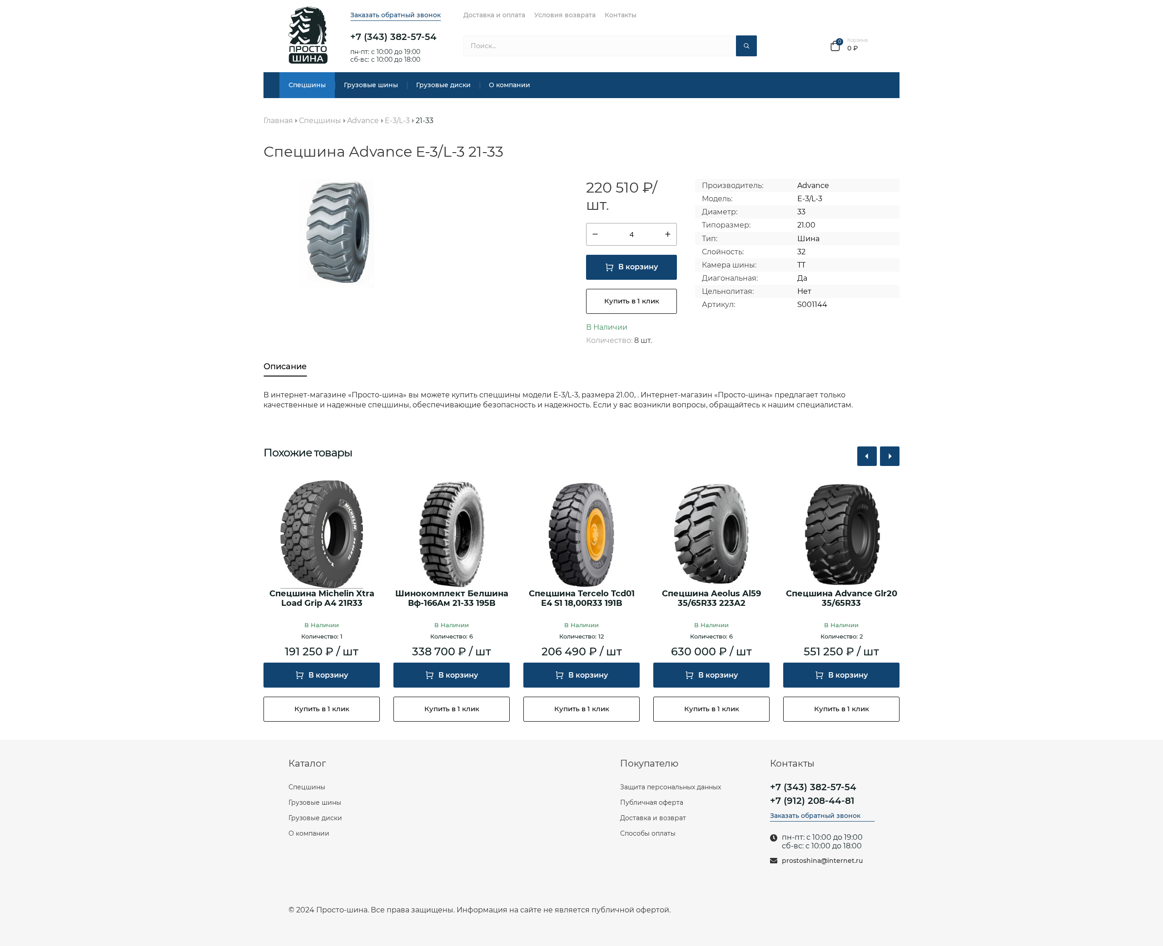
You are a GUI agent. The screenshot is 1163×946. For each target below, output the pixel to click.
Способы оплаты (648, 833)
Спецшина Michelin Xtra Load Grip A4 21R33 (321, 599)
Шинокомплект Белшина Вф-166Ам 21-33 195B (451, 599)
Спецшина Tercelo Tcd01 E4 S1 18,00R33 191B (582, 599)
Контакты (620, 15)
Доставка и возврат (653, 818)
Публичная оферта (651, 802)
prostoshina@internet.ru (822, 861)
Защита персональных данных (670, 787)
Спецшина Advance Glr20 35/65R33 (841, 599)
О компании (509, 85)
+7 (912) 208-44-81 (812, 800)
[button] (867, 456)
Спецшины (307, 85)
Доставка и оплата (494, 15)
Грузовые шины (371, 85)
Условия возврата (565, 15)
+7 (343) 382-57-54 (393, 36)
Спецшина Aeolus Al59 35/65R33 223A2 (711, 599)
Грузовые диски (443, 85)
